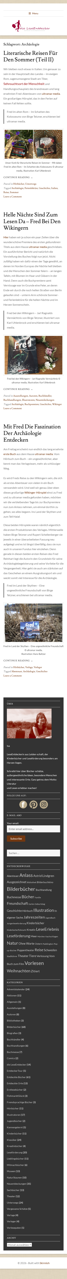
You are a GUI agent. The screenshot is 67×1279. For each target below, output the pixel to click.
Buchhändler (45, 395)
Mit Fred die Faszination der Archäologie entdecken (32, 433)
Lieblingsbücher (15, 1158)
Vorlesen (34, 963)
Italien (54, 188)
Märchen (41, 936)
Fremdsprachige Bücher (19, 1102)
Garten (31, 904)
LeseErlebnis (47, 929)
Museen (11, 1171)
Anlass (26, 875)
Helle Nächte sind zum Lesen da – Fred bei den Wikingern (31, 221)
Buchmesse (14, 897)
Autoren (33, 395)
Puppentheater (25, 950)
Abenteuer (17, 671)
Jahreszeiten (34, 917)
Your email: (13, 823)
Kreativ (31, 929)
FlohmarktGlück (15, 1095)
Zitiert (35, 971)
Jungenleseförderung (16, 923)
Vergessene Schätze (17, 1208)
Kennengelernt (15, 1127)
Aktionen (12, 995)
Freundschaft (17, 903)
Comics (11, 1058)
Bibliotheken (13, 1020)
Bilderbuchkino (45, 882)
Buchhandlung (44, 889)
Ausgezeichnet (16, 882)
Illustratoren (28, 400)
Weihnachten (18, 970)
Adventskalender (16, 989)
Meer (34, 936)
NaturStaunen (14, 1177)
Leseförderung (18, 936)
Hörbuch (27, 910)
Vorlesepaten (14, 1227)
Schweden (50, 950)
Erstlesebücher (15, 1089)
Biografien (12, 1033)
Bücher (28, 896)
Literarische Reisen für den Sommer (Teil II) (30, 56)
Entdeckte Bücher (16, 1077)
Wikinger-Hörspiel (35, 492)
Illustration (43, 910)
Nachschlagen (51, 936)
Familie (38, 897)
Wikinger (57, 404)
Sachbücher (13, 1190)
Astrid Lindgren (43, 876)
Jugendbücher (14, 1120)
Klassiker (12, 1139)
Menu (35, 13)
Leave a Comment (12, 196)
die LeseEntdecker (16, 1064)
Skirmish (44, 1263)
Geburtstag (40, 904)
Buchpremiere (32, 404)
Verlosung (43, 956)
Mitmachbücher (15, 1164)
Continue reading (18, 177)
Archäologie (18, 188)
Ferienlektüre (31, 188)
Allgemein (12, 1001)
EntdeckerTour (15, 1070)
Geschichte (44, 188)
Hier (6, 237)
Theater (23, 956)
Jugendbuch (50, 918)
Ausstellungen (20, 395)
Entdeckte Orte (15, 1083)
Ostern (38, 943)
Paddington (48, 944)
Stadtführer (12, 956)
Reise (6, 192)
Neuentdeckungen (45, 400)
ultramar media (51, 93)
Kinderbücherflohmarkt (16, 930)
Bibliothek (31, 882)
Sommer (14, 192)
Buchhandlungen (12, 400)
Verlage (29, 667)
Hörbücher (18, 183)
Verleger (38, 667)
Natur (12, 942)
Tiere (32, 956)
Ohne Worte (26, 943)
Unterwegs (30, 183)
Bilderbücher (21, 889)
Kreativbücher (14, 1146)
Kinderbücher (35, 923)
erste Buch (9, 454)
